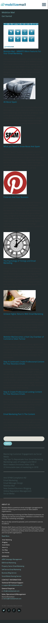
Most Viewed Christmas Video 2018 (18, 464)
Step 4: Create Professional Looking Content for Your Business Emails (22, 393)
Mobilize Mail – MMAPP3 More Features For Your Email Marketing (22, 52)
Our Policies (5, 552)
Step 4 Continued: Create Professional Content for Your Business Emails (23, 362)
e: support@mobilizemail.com (12, 585)
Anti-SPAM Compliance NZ (14, 477)
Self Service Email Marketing (11, 569)
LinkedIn (19, 610)
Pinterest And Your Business (15, 197)
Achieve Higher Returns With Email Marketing (23, 314)
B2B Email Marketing (9, 563)
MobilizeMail (14, 5)
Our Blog (4, 550)
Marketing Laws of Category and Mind (19, 462)
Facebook (9, 610)
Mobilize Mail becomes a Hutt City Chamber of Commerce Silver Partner (23, 338)
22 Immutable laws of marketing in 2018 (20, 467)
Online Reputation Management (17, 491)
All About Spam (10, 102)
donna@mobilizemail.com (12, 599)
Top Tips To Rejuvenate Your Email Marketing (23, 459)
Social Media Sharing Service (11, 576)
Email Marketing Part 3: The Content (19, 414)
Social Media (8, 493)
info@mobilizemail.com (11, 591)
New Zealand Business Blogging (17, 488)
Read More (5, 536)
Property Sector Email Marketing (13, 566)
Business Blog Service (9, 573)
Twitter (4, 610)
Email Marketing (10, 480)
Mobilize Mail (8, 12)
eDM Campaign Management (12, 559)
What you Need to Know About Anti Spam (21, 146)
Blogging (4, 542)
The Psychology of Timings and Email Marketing (19, 262)
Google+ (14, 610)
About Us (5, 547)
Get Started (7, 16)
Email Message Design (13, 483)
